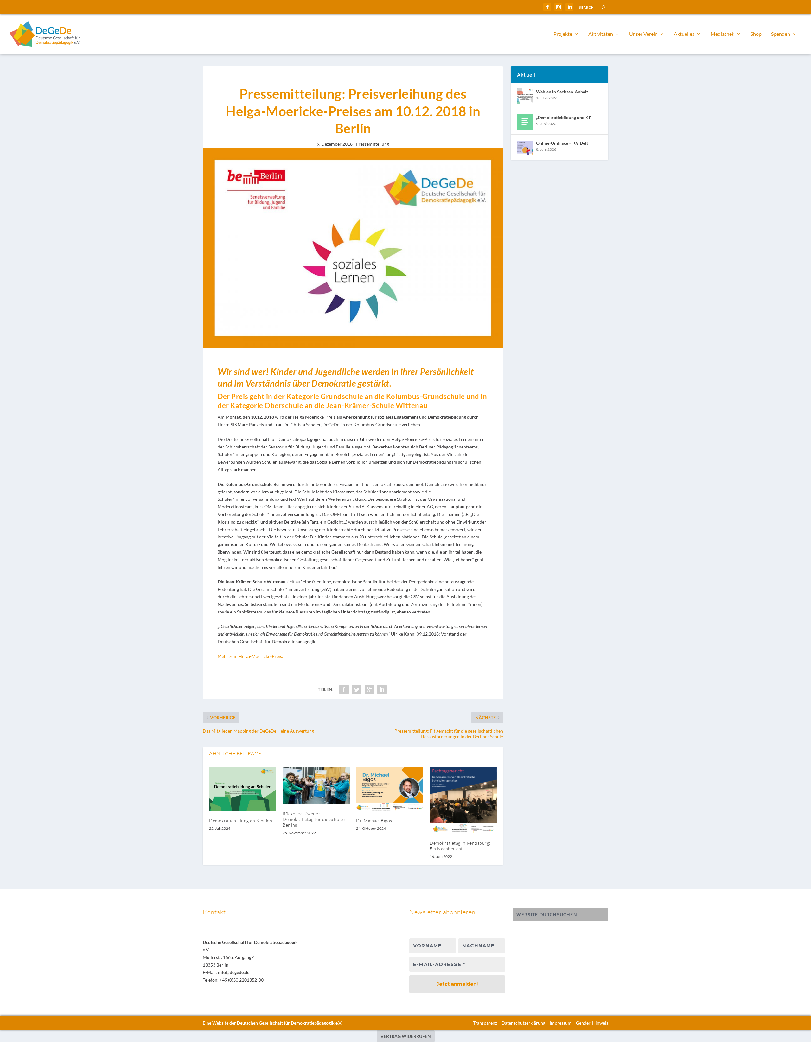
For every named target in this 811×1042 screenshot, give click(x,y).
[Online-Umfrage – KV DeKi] (525, 147)
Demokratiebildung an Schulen (240, 820)
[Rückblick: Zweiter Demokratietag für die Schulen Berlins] (316, 785)
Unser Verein (643, 34)
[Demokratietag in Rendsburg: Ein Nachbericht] (463, 800)
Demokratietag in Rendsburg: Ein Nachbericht (460, 845)
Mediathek (722, 34)
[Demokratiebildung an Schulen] (242, 789)
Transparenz (485, 1023)
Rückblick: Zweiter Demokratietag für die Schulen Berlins (314, 819)
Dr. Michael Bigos (374, 820)
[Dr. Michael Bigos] (389, 789)
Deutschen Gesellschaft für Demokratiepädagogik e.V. (289, 1023)
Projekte (562, 34)
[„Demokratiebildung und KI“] (525, 122)
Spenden (780, 34)
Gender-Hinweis (592, 1023)
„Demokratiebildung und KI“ (563, 117)
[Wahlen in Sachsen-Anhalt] (525, 96)
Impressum (561, 1023)
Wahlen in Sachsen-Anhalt (562, 91)
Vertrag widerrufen (405, 1036)
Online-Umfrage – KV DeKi (563, 143)
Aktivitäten (600, 34)
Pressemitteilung (372, 144)
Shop (756, 34)
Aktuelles (684, 34)
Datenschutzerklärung (523, 1023)
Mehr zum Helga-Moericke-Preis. (250, 656)
